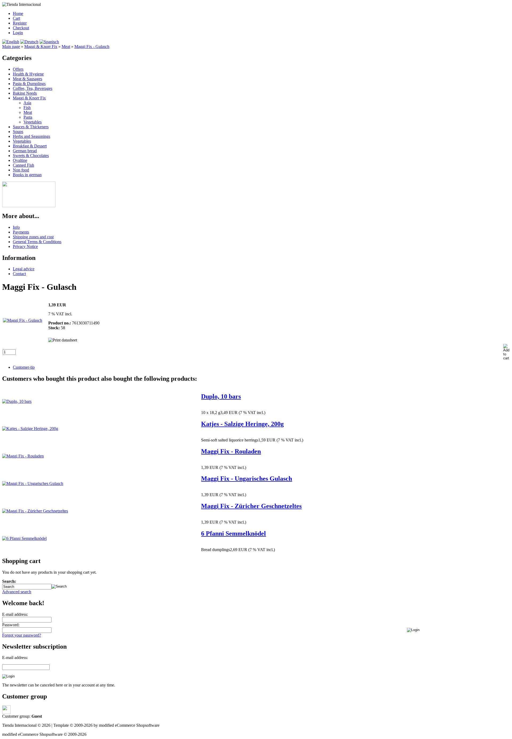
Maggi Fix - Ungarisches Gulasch (246, 478)
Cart (16, 18)
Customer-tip (24, 367)
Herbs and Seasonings (31, 136)
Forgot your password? (21, 635)
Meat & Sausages (27, 79)
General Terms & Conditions (37, 241)
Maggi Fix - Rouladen (231, 451)
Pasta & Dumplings (29, 83)
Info (16, 227)
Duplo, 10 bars (221, 396)
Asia (27, 103)
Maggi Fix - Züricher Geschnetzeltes (251, 506)
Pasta (27, 117)
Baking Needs (25, 93)
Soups (18, 131)
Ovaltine (20, 160)
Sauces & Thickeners (31, 126)
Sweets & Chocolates (31, 155)
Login (18, 32)
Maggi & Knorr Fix (29, 98)
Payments (21, 232)
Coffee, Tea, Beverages (32, 88)
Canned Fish (23, 165)
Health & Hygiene (28, 74)
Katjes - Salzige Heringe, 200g (242, 423)
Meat (27, 112)
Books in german (27, 174)
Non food (21, 170)
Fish (27, 107)
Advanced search (16, 591)
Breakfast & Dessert (30, 146)
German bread (25, 150)
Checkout (21, 28)
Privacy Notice (25, 246)
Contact (19, 273)
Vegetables (32, 122)
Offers (18, 69)
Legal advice (23, 269)
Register (20, 23)
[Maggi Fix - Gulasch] (22, 320)
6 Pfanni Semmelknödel (233, 533)
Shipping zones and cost (33, 237)
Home (18, 13)
